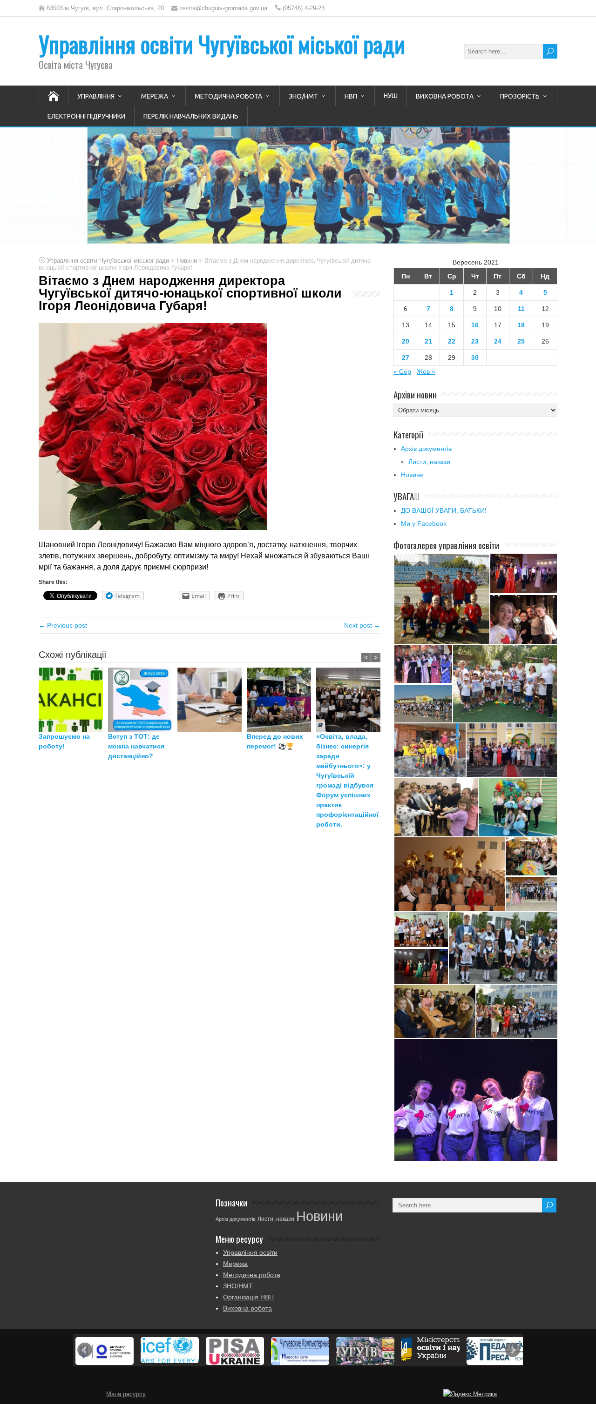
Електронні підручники (86, 116)
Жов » (426, 371)
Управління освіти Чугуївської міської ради (222, 43)
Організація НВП (248, 1297)
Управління (96, 96)
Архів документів (426, 448)
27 (405, 357)
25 (521, 341)
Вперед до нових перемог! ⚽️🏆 (275, 741)
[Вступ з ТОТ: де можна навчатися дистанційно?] (142, 700)
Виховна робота (445, 96)
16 (475, 325)
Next (512, 1350)
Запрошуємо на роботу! (64, 741)
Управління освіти (250, 1252)
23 (475, 341)
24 (497, 341)
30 (475, 357)
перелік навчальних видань (190, 116)
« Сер (402, 371)
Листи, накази (429, 461)
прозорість (520, 96)
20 (405, 341)
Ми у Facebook (424, 523)
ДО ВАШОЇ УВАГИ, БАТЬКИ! (444, 510)
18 (521, 325)
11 (521, 308)
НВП (351, 96)
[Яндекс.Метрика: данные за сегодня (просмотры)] (470, 1394)
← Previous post (63, 625)
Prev (84, 1350)
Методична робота (228, 96)
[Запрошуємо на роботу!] (73, 700)
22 (451, 341)
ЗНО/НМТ (303, 96)
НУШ (391, 95)
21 (428, 341)
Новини (412, 474)
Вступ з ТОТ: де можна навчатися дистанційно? (136, 746)
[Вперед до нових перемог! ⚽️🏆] (281, 700)
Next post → (362, 625)
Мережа (154, 96)
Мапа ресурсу (126, 1394)
